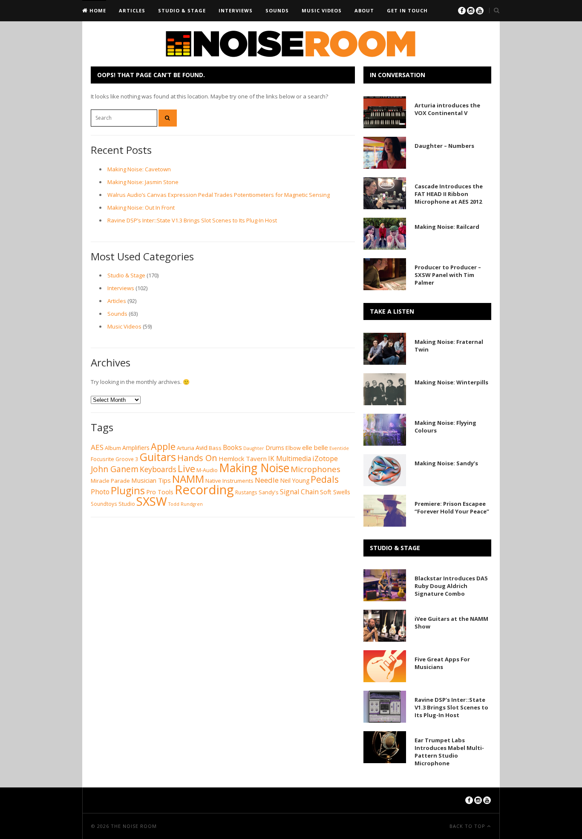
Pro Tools (159, 492)
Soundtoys (104, 504)
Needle (267, 480)
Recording (204, 489)
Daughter (253, 448)
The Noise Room (134, 826)
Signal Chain (299, 491)
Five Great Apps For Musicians (442, 663)
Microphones (315, 469)
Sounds (277, 10)
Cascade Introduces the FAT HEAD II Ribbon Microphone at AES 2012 (449, 193)
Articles (132, 10)
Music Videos (322, 10)
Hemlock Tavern (243, 458)
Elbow (293, 448)
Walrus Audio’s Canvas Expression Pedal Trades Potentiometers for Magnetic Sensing (218, 195)
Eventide (339, 448)
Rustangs (246, 492)
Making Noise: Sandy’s (446, 463)
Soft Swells (335, 492)
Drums (274, 448)
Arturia (185, 448)
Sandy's (269, 492)
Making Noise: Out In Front (141, 207)
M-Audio (207, 470)
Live (186, 468)
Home (97, 10)
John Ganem (114, 469)
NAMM (188, 479)
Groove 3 (126, 459)
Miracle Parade (110, 480)
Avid (201, 447)
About (364, 10)
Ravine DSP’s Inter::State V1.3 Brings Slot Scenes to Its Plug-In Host (192, 220)
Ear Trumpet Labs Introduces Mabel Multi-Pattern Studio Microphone (449, 751)
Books (232, 447)
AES (97, 447)
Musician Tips (151, 480)
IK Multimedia (289, 458)
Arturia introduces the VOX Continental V (447, 109)
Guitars (157, 457)
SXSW (151, 501)
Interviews (236, 10)
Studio (126, 503)
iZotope (325, 458)
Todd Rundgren (185, 504)
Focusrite (102, 459)
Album (113, 448)
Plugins (128, 490)
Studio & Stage (182, 10)
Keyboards (158, 469)
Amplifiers (136, 448)
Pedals (325, 479)
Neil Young (294, 480)
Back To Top (468, 826)
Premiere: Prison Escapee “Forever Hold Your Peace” (452, 507)
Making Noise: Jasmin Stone (143, 182)
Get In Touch (407, 10)
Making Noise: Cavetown (139, 169)
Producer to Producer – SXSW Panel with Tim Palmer (448, 274)
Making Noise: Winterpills (451, 382)
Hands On (197, 458)
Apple (163, 446)
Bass (215, 448)
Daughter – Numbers (444, 146)
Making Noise (254, 468)
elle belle (315, 447)
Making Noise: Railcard (447, 227)
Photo (100, 491)
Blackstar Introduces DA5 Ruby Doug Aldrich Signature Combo (451, 585)
